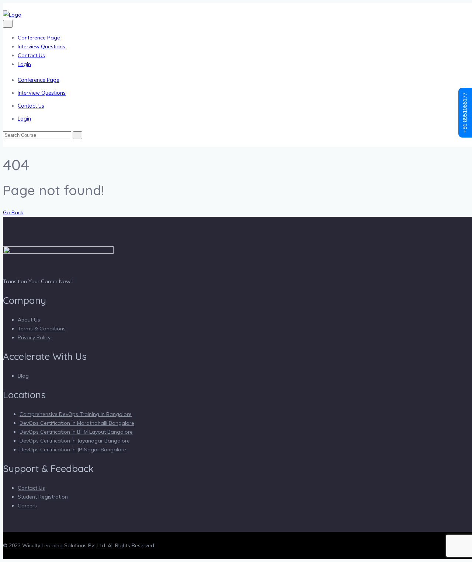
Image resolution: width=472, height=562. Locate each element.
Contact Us (31, 55)
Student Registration (43, 496)
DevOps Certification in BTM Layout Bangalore (76, 432)
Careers (27, 505)
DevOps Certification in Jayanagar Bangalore (75, 440)
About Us (29, 319)
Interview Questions (41, 46)
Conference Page (39, 37)
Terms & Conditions (42, 328)
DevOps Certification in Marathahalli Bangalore (77, 423)
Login (24, 64)
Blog (23, 375)
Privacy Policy (34, 337)
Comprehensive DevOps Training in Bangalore (76, 414)
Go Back (13, 212)
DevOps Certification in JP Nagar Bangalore (73, 449)
